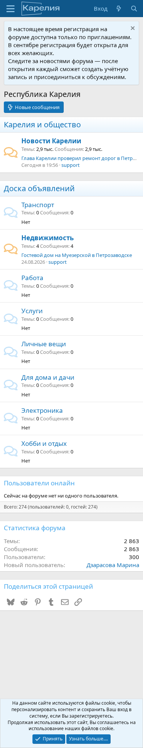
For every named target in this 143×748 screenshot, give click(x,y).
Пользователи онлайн (39, 483)
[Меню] (10, 8)
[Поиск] (134, 9)
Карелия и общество (42, 124)
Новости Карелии (51, 140)
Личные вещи (43, 343)
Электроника (42, 410)
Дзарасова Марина (113, 565)
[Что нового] (118, 9)
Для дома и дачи (47, 377)
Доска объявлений (39, 188)
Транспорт (37, 204)
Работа (32, 277)
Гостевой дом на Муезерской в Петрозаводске (76, 255)
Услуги (32, 310)
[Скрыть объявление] (132, 29)
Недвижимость (47, 237)
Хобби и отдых (44, 443)
